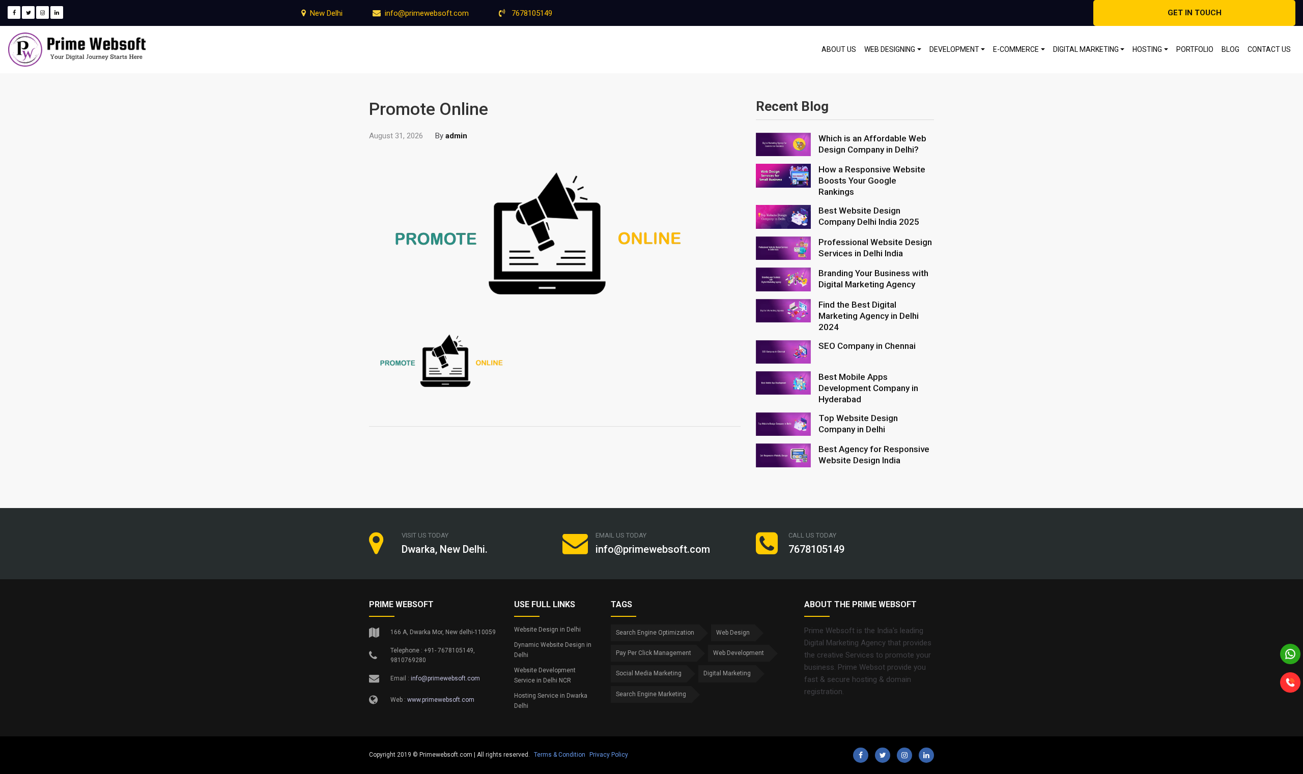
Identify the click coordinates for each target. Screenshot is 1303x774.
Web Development (738, 653)
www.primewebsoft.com (440, 699)
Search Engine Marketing (651, 694)
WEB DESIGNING (889, 49)
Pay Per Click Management (653, 653)
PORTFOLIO (1194, 49)
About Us (839, 49)
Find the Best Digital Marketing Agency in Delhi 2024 (868, 316)
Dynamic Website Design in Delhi (552, 650)
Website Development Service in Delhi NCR (545, 675)
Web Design (733, 632)
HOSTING (1147, 49)
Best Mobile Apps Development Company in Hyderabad (868, 388)
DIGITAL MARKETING (1086, 49)
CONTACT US (1269, 49)
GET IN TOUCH (1195, 12)
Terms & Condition (559, 754)
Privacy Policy (608, 754)
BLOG (1230, 49)
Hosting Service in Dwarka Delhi (550, 700)
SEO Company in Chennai (867, 346)
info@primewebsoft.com (427, 13)
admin (456, 135)
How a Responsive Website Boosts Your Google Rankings (871, 180)
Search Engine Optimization (655, 632)
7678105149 (530, 13)
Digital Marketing (727, 673)
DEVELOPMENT (954, 49)
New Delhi (326, 13)
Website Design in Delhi (547, 629)
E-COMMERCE (1016, 49)
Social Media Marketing (649, 673)
